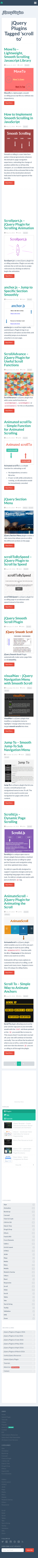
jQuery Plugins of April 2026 (14, 1348)
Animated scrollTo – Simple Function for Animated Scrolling (17, 427)
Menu (25, 508)
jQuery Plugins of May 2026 (13, 1344)
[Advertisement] (19, 203)
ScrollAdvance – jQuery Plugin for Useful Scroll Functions (17, 359)
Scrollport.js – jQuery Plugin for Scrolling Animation (19, 224)
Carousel (19, 1215)
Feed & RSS (19, 1236)
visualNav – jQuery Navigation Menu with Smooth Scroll (18, 679)
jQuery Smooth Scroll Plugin (15, 620)
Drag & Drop (19, 1229)
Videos (4, 1422)
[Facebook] (7, 1542)
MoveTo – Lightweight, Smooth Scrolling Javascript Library (17, 54)
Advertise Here (19, 1102)
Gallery (19, 1244)
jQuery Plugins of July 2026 (13, 1336)
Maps (19, 1258)
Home (3, 1414)
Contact (6, 1371)
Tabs (19, 1300)
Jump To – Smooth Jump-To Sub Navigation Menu (17, 746)
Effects (7, 914)
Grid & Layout (19, 1247)
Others (19, 1275)
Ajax (19, 1204)
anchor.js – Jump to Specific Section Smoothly (18, 291)
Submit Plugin (6, 1417)
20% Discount (15, 1367)
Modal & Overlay (19, 1272)
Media (19, 1261)
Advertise (11, 1367)
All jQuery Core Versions (10, 1440)
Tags (7, 1115)
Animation (19, 1208)
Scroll (27, 65)
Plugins (8, 1111)
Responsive (19, 1283)
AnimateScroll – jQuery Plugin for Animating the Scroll (17, 901)
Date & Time (19, 1226)
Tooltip (19, 1308)
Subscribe (30, 1550)
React (19, 1279)
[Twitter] (3, 1542)
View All (18, 1165)
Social (19, 1293)
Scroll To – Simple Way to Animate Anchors (17, 987)
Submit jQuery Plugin (11, 1359)
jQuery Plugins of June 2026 (13, 1340)
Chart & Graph (19, 1219)
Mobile (19, 1268)
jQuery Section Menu (15, 501)
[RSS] (22, 1542)
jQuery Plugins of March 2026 (14, 1351)
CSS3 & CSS (19, 1222)
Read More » (9, 103)
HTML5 (19, 1251)
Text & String (19, 1304)
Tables (19, 1297)
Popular (4, 1425)
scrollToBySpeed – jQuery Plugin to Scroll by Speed (18, 560)
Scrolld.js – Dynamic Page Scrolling (15, 818)
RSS (3, 1432)
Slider (19, 1290)
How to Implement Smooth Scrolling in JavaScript (18, 118)
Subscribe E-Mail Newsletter (11, 1437)
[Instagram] (11, 1542)
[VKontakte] (19, 1542)
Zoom (19, 1318)
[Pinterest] (15, 1542)
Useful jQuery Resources (12, 1355)
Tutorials (9, 1119)
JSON (19, 1254)
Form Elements (19, 1240)
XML (19, 1315)
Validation (19, 1311)
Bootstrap (19, 1211)
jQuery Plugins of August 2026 (14, 1332)
